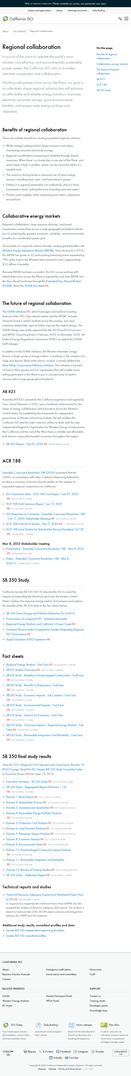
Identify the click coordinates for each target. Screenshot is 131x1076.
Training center (98, 1000)
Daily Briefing (98, 10)
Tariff (92, 974)
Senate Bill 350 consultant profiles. (26, 936)
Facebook (65, 1051)
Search (120, 19)
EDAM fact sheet (34, 286)
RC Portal (7, 1005)
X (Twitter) (48, 1051)
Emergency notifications (58, 969)
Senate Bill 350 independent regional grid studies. (35, 930)
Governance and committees (61, 974)
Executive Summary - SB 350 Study (27, 781)
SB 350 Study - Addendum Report (26, 875)
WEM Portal (52, 1000)
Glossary (42, 1068)
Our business (19, 31)
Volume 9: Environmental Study (24, 844)
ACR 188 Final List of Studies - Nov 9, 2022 (32, 524)
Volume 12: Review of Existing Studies (28, 870)
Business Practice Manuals (16, 974)
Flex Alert (114, 1024)
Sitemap (52, 1068)
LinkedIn (57, 1057)
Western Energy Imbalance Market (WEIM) (28, 250)
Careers (6, 979)
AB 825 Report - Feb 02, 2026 (24, 444)
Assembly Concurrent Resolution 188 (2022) (28, 472)
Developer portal (98, 1005)
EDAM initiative (16, 311)
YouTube (73, 1057)
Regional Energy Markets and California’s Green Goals (38, 624)
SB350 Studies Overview (21, 670)
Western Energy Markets (15, 1000)
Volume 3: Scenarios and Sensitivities (27, 807)
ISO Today (16, 1024)
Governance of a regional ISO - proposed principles (36, 619)
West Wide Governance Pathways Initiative (28, 365)
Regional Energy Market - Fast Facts (27, 664)
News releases (84, 1024)
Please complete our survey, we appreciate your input (79, 3)
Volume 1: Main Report (19, 797)
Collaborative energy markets (112, 64)
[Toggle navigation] (126, 18)
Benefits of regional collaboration (107, 56)
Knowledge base (99, 1010)
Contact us (95, 996)
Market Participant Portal (59, 996)
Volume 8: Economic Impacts (23, 839)
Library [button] (59, 10)
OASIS (6, 996)
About (5, 31)
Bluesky (32, 1051)
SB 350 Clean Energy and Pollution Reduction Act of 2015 (40, 613)
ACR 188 (102, 84)
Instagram (83, 1051)
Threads (99, 1051)
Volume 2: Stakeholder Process (24, 802)
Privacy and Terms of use (70, 1068)
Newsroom (95, 969)
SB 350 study (104, 90)
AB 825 (101, 79)
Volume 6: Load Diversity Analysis (25, 828)
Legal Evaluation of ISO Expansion (26, 639)
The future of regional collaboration (108, 71)
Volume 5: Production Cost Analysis (26, 823)
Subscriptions (120, 1053)
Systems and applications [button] (39, 10)
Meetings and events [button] (77, 10)
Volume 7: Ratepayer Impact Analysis (28, 833)
